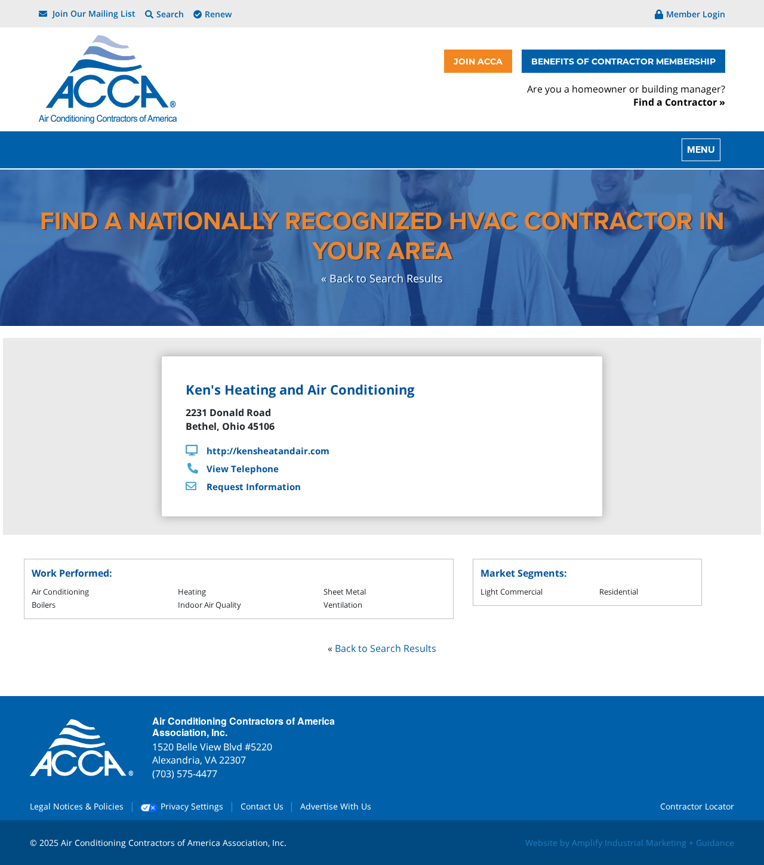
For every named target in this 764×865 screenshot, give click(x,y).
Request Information (254, 486)
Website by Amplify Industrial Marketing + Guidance (629, 842)
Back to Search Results (385, 648)
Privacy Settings (190, 806)
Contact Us (262, 806)
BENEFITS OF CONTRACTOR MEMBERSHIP (623, 61)
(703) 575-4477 (184, 773)
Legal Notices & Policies (77, 806)
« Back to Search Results (382, 278)
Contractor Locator (697, 806)
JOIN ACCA (478, 61)
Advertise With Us (335, 806)
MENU (701, 149)
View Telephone (243, 469)
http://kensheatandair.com (268, 451)
